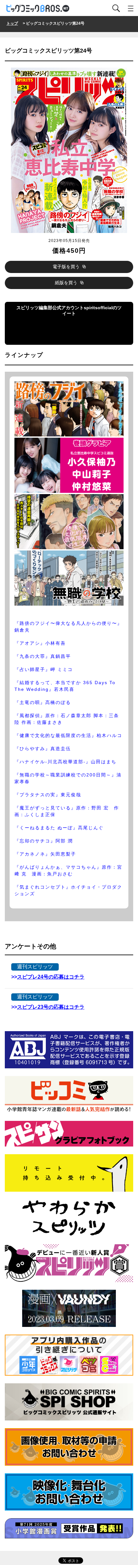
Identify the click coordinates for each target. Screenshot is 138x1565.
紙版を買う (67, 282)
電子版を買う (67, 266)
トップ (12, 23)
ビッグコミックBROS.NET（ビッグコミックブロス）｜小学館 (38, 8)
